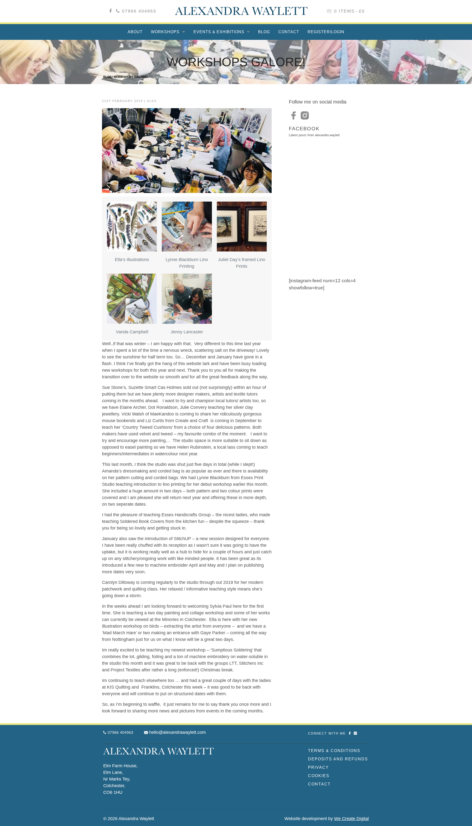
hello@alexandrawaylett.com (177, 732)
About (135, 32)
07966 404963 (139, 11)
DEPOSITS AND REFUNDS (338, 759)
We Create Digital (351, 818)
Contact (288, 32)
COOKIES (318, 776)
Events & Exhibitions (219, 32)
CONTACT (319, 784)
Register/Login (326, 32)
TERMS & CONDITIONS (334, 751)
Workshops (166, 32)
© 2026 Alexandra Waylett (128, 818)
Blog (264, 32)
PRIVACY (318, 767)
